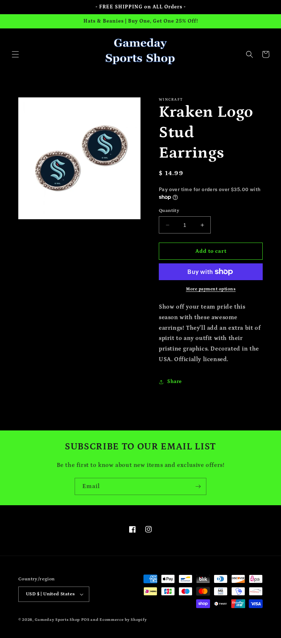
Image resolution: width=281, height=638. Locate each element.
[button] (15, 54)
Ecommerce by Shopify (123, 620)
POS (85, 620)
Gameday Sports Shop (57, 620)
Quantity (169, 210)
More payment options (211, 289)
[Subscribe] (198, 486)
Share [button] (174, 381)
